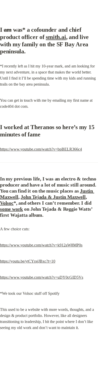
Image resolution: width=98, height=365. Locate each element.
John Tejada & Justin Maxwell (53, 197)
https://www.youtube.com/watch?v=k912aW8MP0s (41, 245)
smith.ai (56, 37)
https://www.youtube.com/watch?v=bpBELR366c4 (41, 149)
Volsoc (7, 203)
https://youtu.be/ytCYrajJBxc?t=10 (27, 261)
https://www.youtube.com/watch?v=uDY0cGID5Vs (41, 277)
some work (11, 209)
